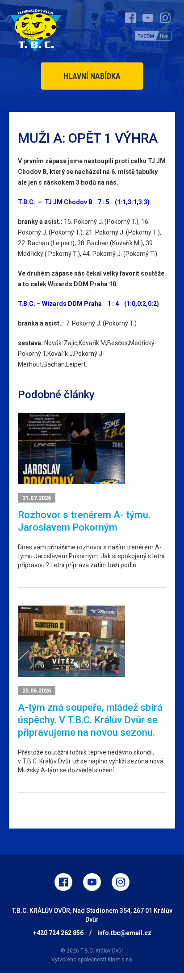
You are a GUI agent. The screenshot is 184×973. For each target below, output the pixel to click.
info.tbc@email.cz (124, 932)
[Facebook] (63, 882)
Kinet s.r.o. (120, 960)
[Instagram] (121, 882)
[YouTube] (92, 882)
